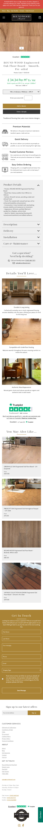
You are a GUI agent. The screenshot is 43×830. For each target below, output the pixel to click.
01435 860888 (11, 800)
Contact (22, 11)
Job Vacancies (6, 753)
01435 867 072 (30, 260)
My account (5, 734)
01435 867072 (11, 798)
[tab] (21, 185)
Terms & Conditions (7, 741)
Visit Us (4, 757)
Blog (8, 11)
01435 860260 (14, 795)
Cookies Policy (6, 736)
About (4, 11)
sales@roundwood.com (23, 263)
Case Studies (14, 11)
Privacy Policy (6, 738)
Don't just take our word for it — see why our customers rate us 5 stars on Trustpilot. (21, 417)
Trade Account (30, 11)
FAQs (3, 732)
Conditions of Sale (7, 730)
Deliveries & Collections (9, 727)
